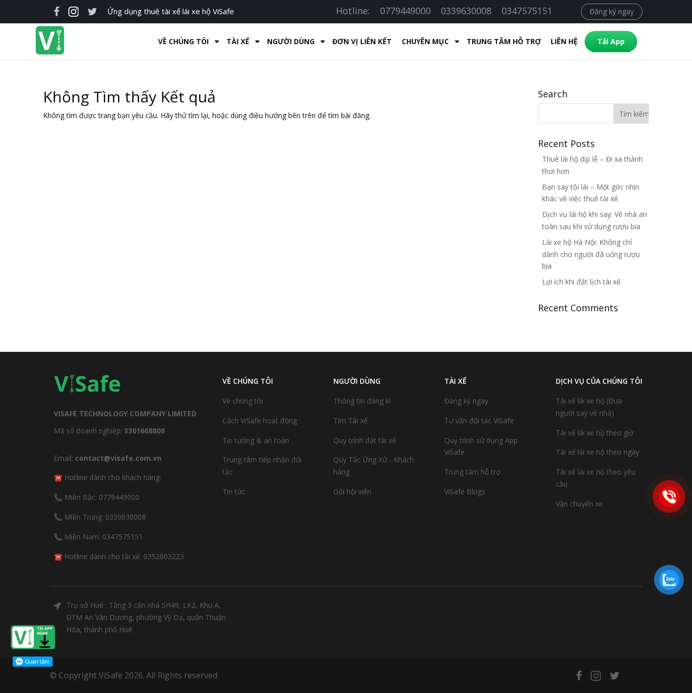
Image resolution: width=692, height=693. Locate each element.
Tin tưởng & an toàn (255, 440)
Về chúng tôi (242, 401)
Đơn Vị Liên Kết (362, 41)
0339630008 (466, 11)
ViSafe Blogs (464, 491)
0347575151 (527, 11)
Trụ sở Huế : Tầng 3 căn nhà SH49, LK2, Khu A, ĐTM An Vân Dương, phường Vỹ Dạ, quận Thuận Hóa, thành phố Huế (146, 617)
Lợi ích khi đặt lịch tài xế (581, 281)
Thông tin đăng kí (362, 401)
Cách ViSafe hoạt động (259, 420)
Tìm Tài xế (350, 420)
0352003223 (163, 556)
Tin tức (233, 491)
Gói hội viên (352, 491)
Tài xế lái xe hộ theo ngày (597, 452)
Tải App (611, 41)
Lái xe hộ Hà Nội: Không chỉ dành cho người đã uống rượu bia (591, 254)
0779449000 (405, 11)
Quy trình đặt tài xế (364, 440)
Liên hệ (564, 41)
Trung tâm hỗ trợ (504, 41)
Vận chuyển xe (579, 503)
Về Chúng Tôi (183, 41)
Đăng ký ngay (612, 11)
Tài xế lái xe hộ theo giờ (595, 432)
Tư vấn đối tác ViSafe (479, 420)
